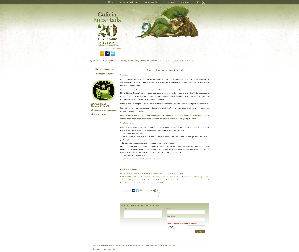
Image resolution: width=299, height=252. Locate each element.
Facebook (97, 249)
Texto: (126, 208)
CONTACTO (186, 2)
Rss (116, 249)
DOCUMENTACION (152, 2)
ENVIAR (200, 232)
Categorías (109, 61)
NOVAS (171, 2)
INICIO (110, 2)
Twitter (108, 249)
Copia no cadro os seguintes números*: (182, 224)
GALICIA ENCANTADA (128, 2)
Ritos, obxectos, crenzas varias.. (139, 61)
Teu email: (171, 216)
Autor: (169, 208)
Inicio (95, 61)
